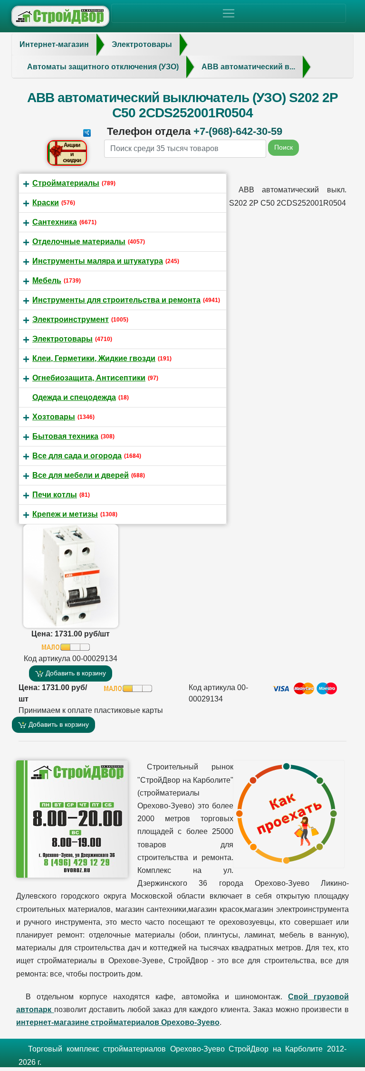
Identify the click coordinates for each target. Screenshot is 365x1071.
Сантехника (54, 222)
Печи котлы (54, 495)
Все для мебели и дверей (80, 475)
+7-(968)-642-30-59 (237, 131)
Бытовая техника (65, 436)
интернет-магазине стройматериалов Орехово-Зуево (118, 1022)
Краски (45, 203)
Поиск (283, 147)
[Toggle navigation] (228, 13)
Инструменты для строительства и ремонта (116, 300)
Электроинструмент (70, 319)
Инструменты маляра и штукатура (97, 261)
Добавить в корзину (75, 673)
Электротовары (62, 339)
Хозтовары (53, 417)
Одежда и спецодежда (74, 397)
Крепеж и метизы (65, 514)
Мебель (46, 280)
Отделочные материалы (78, 241)
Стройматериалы (65, 183)
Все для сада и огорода (77, 456)
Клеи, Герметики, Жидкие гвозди (93, 358)
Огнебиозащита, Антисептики (88, 378)
